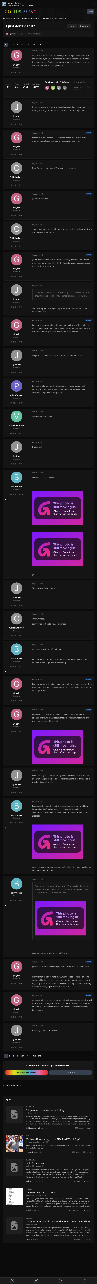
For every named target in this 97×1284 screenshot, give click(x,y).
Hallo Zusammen (35, 1163)
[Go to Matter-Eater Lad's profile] (16, 416)
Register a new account (26, 1072)
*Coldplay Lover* (16, 177)
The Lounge (37, 34)
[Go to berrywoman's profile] (16, 477)
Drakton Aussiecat (33, 1128)
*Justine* (16, 116)
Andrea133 (30, 1166)
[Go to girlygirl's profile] (7, 34)
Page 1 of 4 (37, 45)
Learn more (4, 4)
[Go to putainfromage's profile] (16, 386)
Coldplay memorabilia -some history (45, 1110)
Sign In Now (70, 1072)
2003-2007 (29, 1218)
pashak (28, 1210)
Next (22, 45)
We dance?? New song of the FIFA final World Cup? (53, 1139)
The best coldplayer (33, 1142)
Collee (28, 1239)
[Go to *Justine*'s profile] (59, 88)
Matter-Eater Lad (16, 425)
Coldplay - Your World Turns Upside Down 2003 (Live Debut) (58, 1221)
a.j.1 (27, 1113)
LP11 (27, 1136)
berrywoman (16, 486)
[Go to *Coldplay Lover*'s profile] (65, 88)
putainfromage (17, 395)
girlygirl (13, 34)
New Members (31, 1107)
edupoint (29, 1152)
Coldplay (29, 1189)
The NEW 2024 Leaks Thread (41, 1192)
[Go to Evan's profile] (53, 88)
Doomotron (30, 1195)
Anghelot (29, 1224)
